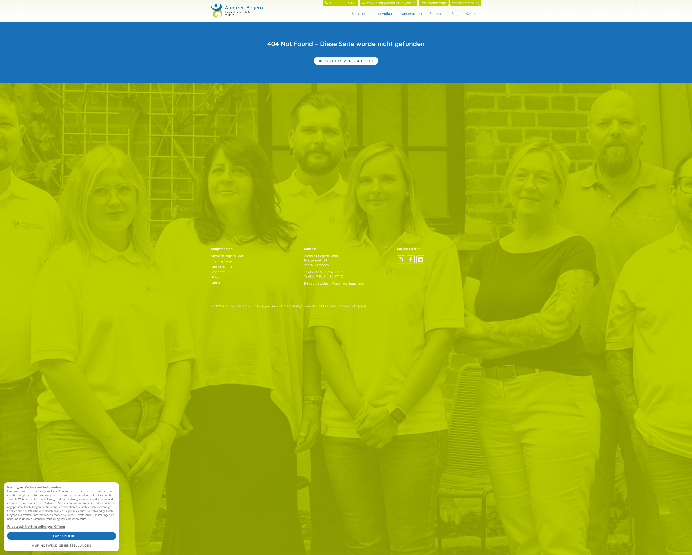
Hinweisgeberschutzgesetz (347, 306)
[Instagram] (401, 259)
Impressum (79, 519)
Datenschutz (290, 306)
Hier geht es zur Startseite (346, 61)
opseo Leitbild (313, 306)
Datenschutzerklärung (46, 519)
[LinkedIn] (420, 259)
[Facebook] (411, 259)
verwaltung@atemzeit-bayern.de (339, 283)
